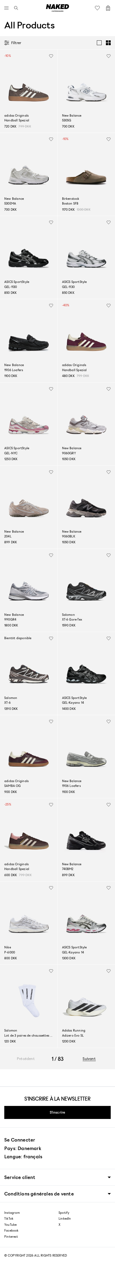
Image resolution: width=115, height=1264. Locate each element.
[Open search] (14, 8)
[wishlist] (51, 56)
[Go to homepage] (57, 8)
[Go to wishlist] (99, 8)
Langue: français (23, 1156)
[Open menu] (7, 8)
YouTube (10, 1225)
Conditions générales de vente (39, 1194)
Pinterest (11, 1236)
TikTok (8, 1218)
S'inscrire (58, 1112)
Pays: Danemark (22, 1148)
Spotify (64, 1213)
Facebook (11, 1230)
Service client (19, 1177)
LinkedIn (65, 1218)
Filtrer (16, 42)
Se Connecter (19, 1140)
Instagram (12, 1213)
